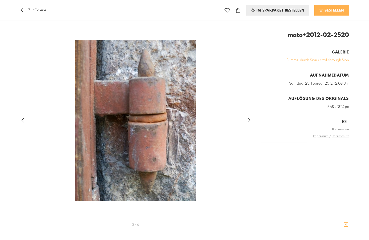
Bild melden (340, 129)
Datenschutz (340, 136)
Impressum (321, 136)
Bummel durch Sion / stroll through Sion (317, 60)
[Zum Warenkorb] (238, 10)
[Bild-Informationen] (346, 225)
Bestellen (333, 10)
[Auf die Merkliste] (227, 10)
